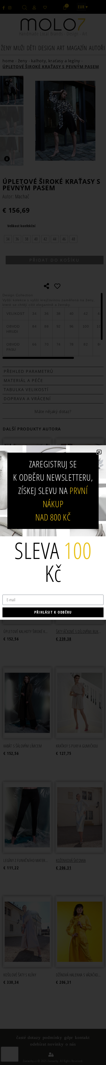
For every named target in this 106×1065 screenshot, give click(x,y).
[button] (99, 452)
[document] (53, 532)
